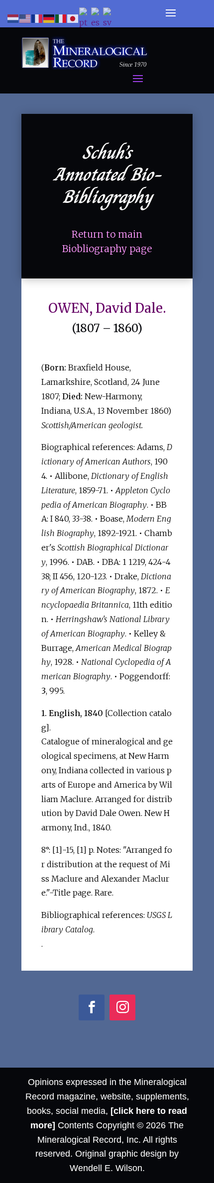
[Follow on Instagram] (122, 1009)
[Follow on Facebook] (92, 1009)
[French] (37, 18)
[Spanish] (97, 18)
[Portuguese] (85, 18)
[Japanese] (73, 18)
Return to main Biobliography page (107, 241)
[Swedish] (109, 18)
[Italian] (61, 18)
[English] (25, 18)
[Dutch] (13, 18)
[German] (49, 18)
